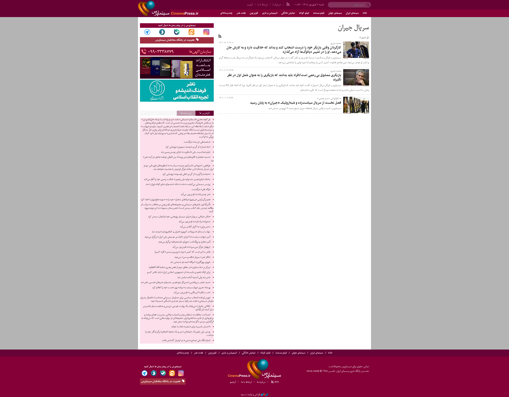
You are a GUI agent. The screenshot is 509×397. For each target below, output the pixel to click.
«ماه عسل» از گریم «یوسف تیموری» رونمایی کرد (187, 147)
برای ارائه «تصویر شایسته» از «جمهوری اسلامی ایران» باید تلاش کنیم (178, 272)
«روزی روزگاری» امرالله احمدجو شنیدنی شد (190, 262)
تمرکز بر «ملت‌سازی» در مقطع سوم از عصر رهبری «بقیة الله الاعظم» (179, 267)
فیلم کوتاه (304, 13)
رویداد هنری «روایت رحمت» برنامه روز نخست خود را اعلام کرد (181, 287)
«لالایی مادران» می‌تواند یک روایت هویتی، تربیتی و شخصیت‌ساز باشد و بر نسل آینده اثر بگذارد (178, 308)
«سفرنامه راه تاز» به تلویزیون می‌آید (194, 221)
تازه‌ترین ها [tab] (204, 113)
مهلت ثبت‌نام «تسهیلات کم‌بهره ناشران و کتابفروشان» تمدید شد (181, 232)
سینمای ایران (352, 13)
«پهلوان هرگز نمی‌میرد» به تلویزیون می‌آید (191, 247)
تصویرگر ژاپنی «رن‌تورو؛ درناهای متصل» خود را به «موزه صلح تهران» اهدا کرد (175, 199)
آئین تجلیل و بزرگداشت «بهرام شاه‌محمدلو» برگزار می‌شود (184, 242)
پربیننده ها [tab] (186, 113)
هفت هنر (241, 13)
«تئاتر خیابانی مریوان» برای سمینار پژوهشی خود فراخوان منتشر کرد (179, 216)
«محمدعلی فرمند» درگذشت (197, 142)
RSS (276, 382)
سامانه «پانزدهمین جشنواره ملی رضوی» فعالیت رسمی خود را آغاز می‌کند (177, 179)
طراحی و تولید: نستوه (250, 394)
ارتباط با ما (262, 4)
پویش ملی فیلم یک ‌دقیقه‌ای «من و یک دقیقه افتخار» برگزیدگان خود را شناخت (179, 334)
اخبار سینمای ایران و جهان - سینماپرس (178, 8)
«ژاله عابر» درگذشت (201, 189)
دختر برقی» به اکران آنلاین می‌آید (195, 227)
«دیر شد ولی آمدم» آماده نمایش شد (193, 277)
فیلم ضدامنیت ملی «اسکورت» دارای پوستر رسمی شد (185, 152)
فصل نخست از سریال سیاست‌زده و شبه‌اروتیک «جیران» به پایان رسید (295, 103)
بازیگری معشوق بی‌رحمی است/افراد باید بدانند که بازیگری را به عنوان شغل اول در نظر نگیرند (284, 77)
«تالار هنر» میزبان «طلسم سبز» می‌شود (192, 257)
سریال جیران (353, 28)
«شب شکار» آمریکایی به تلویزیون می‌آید (192, 292)
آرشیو (250, 4)
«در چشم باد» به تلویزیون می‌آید (195, 194)
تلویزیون (254, 13)
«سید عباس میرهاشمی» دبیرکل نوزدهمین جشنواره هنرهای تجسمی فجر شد (175, 282)
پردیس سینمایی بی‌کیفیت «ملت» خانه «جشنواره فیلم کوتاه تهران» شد (178, 184)
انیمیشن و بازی (269, 13)
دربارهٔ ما (277, 4)
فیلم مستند (318, 13)
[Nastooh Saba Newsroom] (264, 394)
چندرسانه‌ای (226, 13)
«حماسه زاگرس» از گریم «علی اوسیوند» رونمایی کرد (186, 174)
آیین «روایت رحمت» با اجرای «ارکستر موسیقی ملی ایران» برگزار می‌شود (177, 237)
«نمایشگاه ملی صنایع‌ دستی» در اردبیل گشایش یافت (186, 340)
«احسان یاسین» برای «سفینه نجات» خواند (190, 327)
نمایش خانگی (288, 13)
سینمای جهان (335, 13)
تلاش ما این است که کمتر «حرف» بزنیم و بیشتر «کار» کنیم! (182, 252)
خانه (365, 13)
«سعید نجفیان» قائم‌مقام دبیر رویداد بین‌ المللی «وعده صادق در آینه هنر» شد (178, 159)
